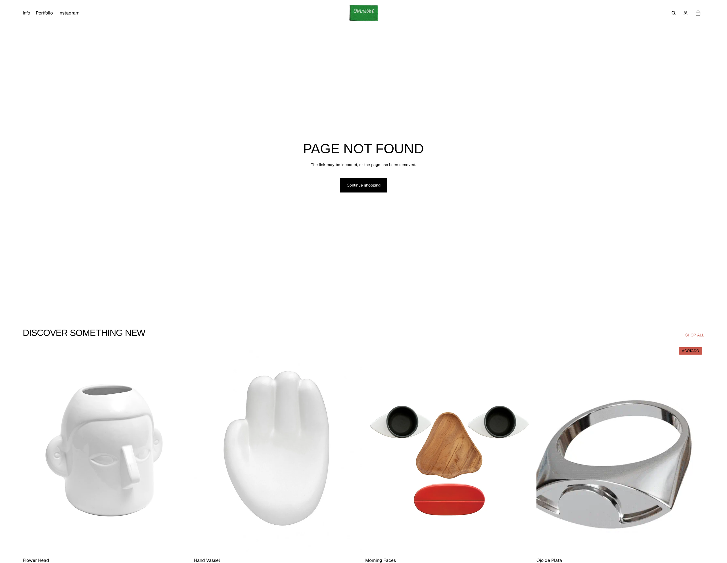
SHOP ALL (694, 335)
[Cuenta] (685, 13)
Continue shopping (364, 185)
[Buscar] (673, 13)
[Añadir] (182, 546)
